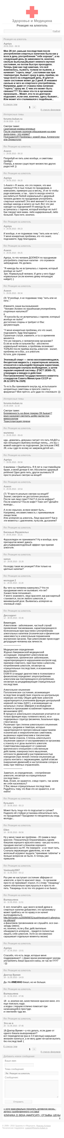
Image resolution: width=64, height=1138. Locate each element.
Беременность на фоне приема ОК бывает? (28, 413)
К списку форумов (51, 110)
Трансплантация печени (17, 421)
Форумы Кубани (43, 1126)
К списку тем (10, 104)
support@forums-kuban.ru (36, 1128)
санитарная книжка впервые (19, 129)
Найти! (56, 31)
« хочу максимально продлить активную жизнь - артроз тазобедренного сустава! (30, 1110)
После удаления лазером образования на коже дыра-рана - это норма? (30, 132)
